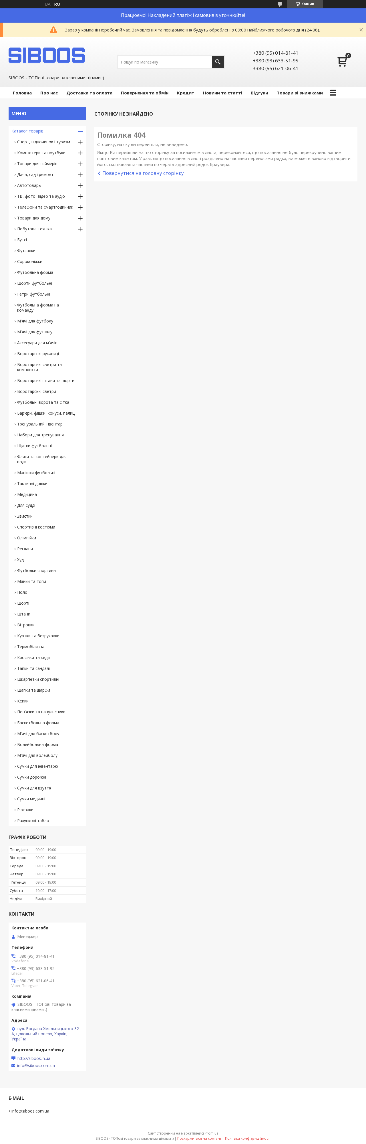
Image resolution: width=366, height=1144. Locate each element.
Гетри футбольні (33, 294)
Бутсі (22, 239)
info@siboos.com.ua (36, 1065)
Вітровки (26, 625)
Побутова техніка (34, 228)
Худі (21, 559)
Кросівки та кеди (33, 657)
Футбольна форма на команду (38, 307)
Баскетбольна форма (38, 722)
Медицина (27, 494)
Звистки (25, 516)
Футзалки (26, 250)
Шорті (23, 603)
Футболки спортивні (37, 570)
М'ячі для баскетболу (38, 733)
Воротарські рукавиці (38, 353)
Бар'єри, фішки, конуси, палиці (46, 413)
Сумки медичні (31, 798)
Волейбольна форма (37, 744)
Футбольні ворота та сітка (43, 402)
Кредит (185, 93)
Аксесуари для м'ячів (37, 342)
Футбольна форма (35, 272)
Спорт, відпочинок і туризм (43, 142)
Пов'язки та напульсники (41, 711)
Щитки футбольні (34, 445)
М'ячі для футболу (35, 321)
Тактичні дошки (32, 483)
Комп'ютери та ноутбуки (41, 152)
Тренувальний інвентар (40, 424)
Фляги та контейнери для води (42, 459)
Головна (22, 93)
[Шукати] (218, 62)
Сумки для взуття (34, 788)
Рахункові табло (33, 820)
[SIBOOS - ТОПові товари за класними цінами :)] (47, 55)
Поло (22, 592)
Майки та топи (31, 581)
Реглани (25, 548)
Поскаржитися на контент (199, 1138)
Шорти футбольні (34, 283)
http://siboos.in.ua (33, 1058)
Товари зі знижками (300, 93)
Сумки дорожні (31, 777)
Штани (23, 614)
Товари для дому (33, 218)
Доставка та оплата (89, 93)
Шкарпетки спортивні (38, 679)
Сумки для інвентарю (37, 766)
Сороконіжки (29, 261)
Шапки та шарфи (33, 690)
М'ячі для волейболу (37, 755)
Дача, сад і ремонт (35, 174)
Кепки (23, 701)
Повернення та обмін (144, 93)
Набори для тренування (40, 435)
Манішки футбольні (36, 472)
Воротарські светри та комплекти (39, 367)
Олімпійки (26, 538)
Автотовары (29, 185)
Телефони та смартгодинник (45, 207)
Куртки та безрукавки (38, 635)
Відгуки (259, 93)
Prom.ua (211, 1133)
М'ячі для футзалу (34, 332)
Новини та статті (222, 93)
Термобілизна (30, 646)
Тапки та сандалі (33, 668)
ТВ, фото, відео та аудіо (41, 196)
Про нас (49, 93)
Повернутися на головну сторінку (143, 173)
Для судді (26, 505)
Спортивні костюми (36, 527)
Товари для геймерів (37, 163)
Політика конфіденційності (247, 1138)
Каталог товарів (27, 131)
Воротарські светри (36, 391)
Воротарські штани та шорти (45, 380)
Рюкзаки (25, 809)
